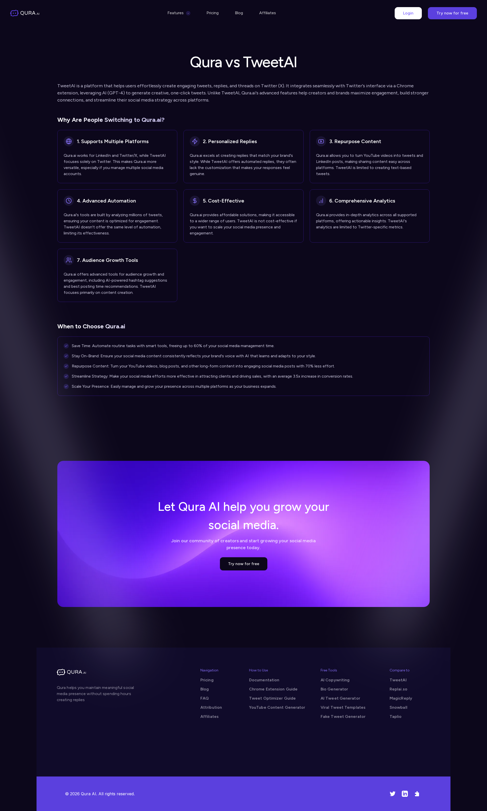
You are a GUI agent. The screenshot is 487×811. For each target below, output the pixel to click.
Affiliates (267, 12)
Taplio (396, 716)
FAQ (204, 698)
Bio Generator (334, 689)
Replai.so (398, 689)
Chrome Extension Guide (273, 689)
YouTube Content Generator (277, 707)
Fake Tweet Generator (343, 716)
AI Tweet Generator (340, 698)
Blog (239, 12)
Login (408, 13)
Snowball (398, 707)
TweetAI (398, 680)
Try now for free (452, 13)
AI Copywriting (335, 680)
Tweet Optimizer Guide (272, 698)
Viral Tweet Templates (343, 707)
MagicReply (401, 698)
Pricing (212, 12)
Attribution (211, 707)
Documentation (264, 680)
